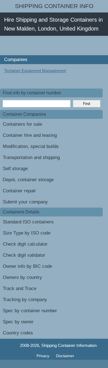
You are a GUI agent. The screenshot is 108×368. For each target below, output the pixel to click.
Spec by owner (18, 321)
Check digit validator (24, 255)
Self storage (15, 168)
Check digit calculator (25, 244)
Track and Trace (19, 288)
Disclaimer (65, 356)
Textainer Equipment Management (35, 70)
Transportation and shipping (31, 157)
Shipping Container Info (54, 6)
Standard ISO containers (28, 222)
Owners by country (22, 277)
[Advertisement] (54, 45)
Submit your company (25, 202)
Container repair (19, 190)
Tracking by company (25, 299)
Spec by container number (30, 310)
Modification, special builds (31, 146)
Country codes (18, 333)
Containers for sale (22, 124)
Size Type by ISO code (26, 233)
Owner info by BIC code (27, 266)
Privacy (43, 356)
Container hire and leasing (30, 135)
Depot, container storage (28, 179)
